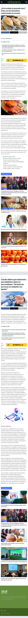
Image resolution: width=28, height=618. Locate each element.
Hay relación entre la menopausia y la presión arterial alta (13, 229)
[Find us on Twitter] (3, 610)
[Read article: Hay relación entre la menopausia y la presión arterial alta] (14, 221)
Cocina (5, 5)
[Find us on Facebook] (1, 610)
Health (3, 226)
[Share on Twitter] (14, 32)
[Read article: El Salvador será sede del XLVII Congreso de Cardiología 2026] (14, 553)
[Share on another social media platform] (23, 32)
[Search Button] (26, 2)
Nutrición (4, 188)
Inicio (2, 5)
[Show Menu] (1, 2)
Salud (3, 502)
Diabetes (6, 277)
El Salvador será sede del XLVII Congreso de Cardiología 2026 (14, 561)
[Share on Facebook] (5, 32)
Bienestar (4, 243)
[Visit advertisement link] (16, 60)
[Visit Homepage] (13, 2)
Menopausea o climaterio (7, 208)
